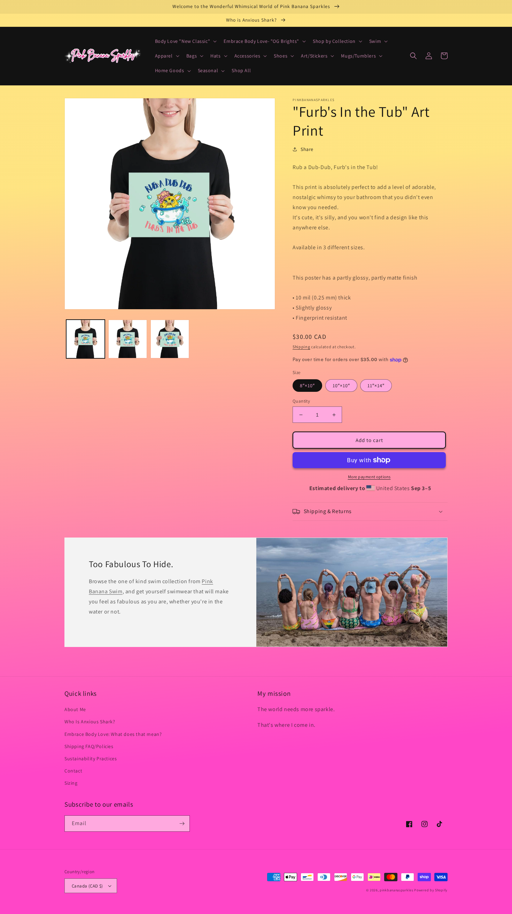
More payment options (369, 476)
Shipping (301, 346)
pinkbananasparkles (396, 890)
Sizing (71, 783)
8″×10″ (307, 385)
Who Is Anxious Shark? (89, 721)
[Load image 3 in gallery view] (169, 339)
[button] (185, 41)
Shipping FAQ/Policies (89, 746)
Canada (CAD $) (87, 886)
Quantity (301, 401)
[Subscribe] (181, 823)
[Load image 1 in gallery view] (85, 339)
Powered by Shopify (431, 890)
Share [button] (307, 149)
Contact (73, 771)
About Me (75, 709)
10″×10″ (341, 385)
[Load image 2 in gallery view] (127, 339)
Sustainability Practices (90, 758)
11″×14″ (376, 385)
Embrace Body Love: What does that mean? (113, 734)
